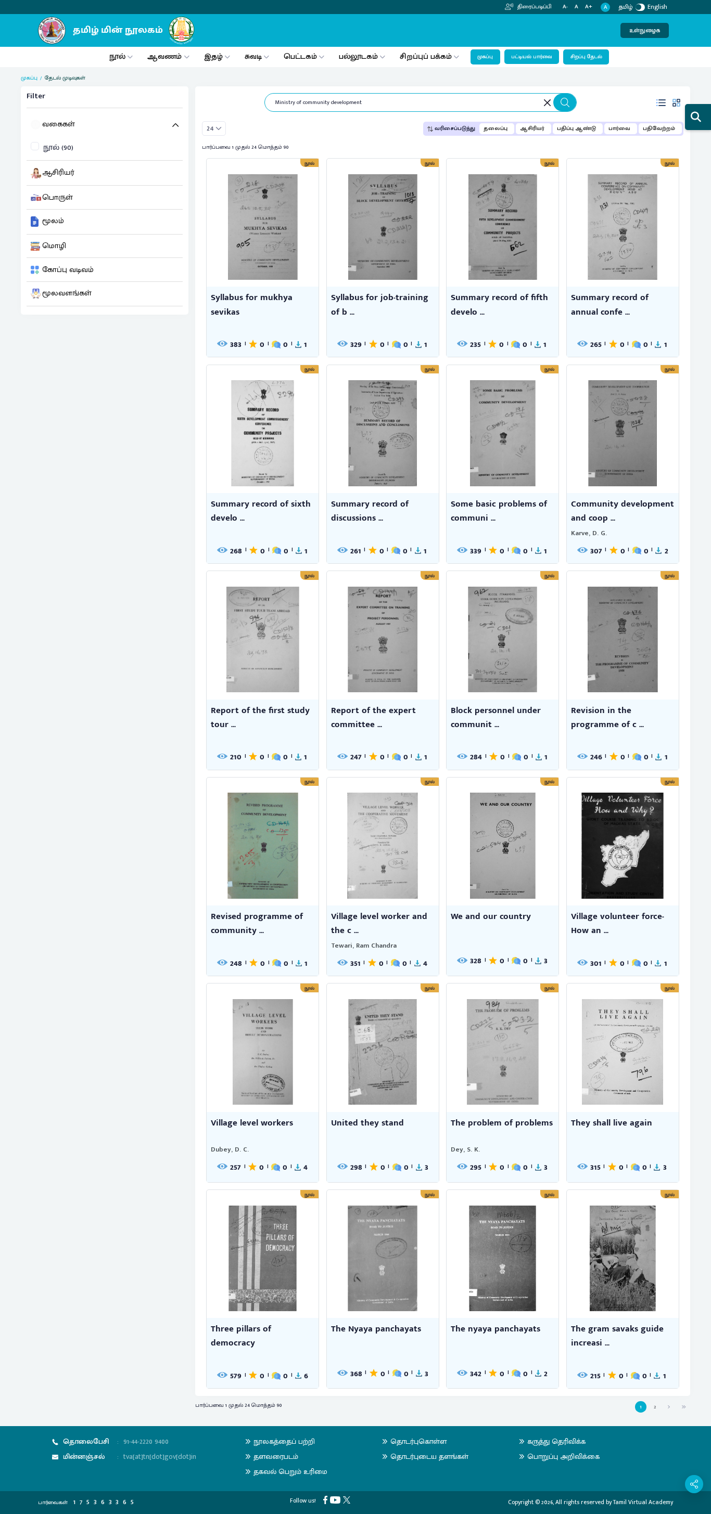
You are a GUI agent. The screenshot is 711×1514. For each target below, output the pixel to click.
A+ (588, 7)
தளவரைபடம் (275, 1456)
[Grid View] (676, 102)
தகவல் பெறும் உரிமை (290, 1471)
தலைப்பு (495, 128)
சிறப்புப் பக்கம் (426, 56)
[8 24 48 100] (214, 128)
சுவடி (253, 56)
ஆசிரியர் (532, 128)
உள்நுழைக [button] (644, 30)
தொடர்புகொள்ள (418, 1441)
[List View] (660, 102)
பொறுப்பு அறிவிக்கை (563, 1456)
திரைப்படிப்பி (534, 6)
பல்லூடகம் (358, 56)
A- (565, 7)
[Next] (669, 1406)
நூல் (117, 56)
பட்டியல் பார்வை (531, 57)
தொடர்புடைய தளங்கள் (429, 1456)
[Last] (683, 1406)
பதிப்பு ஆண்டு (576, 128)
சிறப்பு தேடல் (586, 57)
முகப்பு (485, 57)
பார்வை (619, 128)
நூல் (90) (58, 148)
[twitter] (348, 1500)
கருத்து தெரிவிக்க (556, 1441)
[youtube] (336, 1500)
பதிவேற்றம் (659, 128)
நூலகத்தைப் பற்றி (284, 1441)
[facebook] (326, 1500)
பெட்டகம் (300, 56)
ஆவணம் (165, 56)
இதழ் (213, 56)
